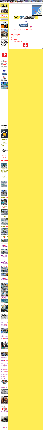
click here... (4, 57)
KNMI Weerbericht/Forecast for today (15, 34)
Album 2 (5, 281)
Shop (3, 2)
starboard (1, 65)
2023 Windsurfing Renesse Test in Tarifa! (4, 155)
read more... (5, 335)
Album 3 (5, 369)
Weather (18, 2)
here (4, 127)
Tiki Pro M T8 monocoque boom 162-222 (4, 16)
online (4, 179)
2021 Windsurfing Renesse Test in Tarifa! (4, 160)
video (6, 297)
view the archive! (4, 428)
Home (0, 2)
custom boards (5, 61)
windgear (6, 67)
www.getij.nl (5, 19)
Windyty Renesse (13, 33)
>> (26, 48)
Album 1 (5, 266)
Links (14, 2)
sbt (2, 64)
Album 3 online (5, 245)
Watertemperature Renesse (14, 38)
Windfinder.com (12, 40)
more (6, 423)
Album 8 (5, 360)
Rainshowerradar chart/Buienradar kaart (15, 41)
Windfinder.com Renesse (14, 39)
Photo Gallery (11, 2)
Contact (21, 2)
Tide (11, 37)
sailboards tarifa (4, 64)
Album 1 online (5, 248)
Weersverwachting (13, 36)
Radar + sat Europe (23, 41)
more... (6, 351)
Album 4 (5, 278)
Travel (7, 2)
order (3, 50)
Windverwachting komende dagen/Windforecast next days (18, 35)
